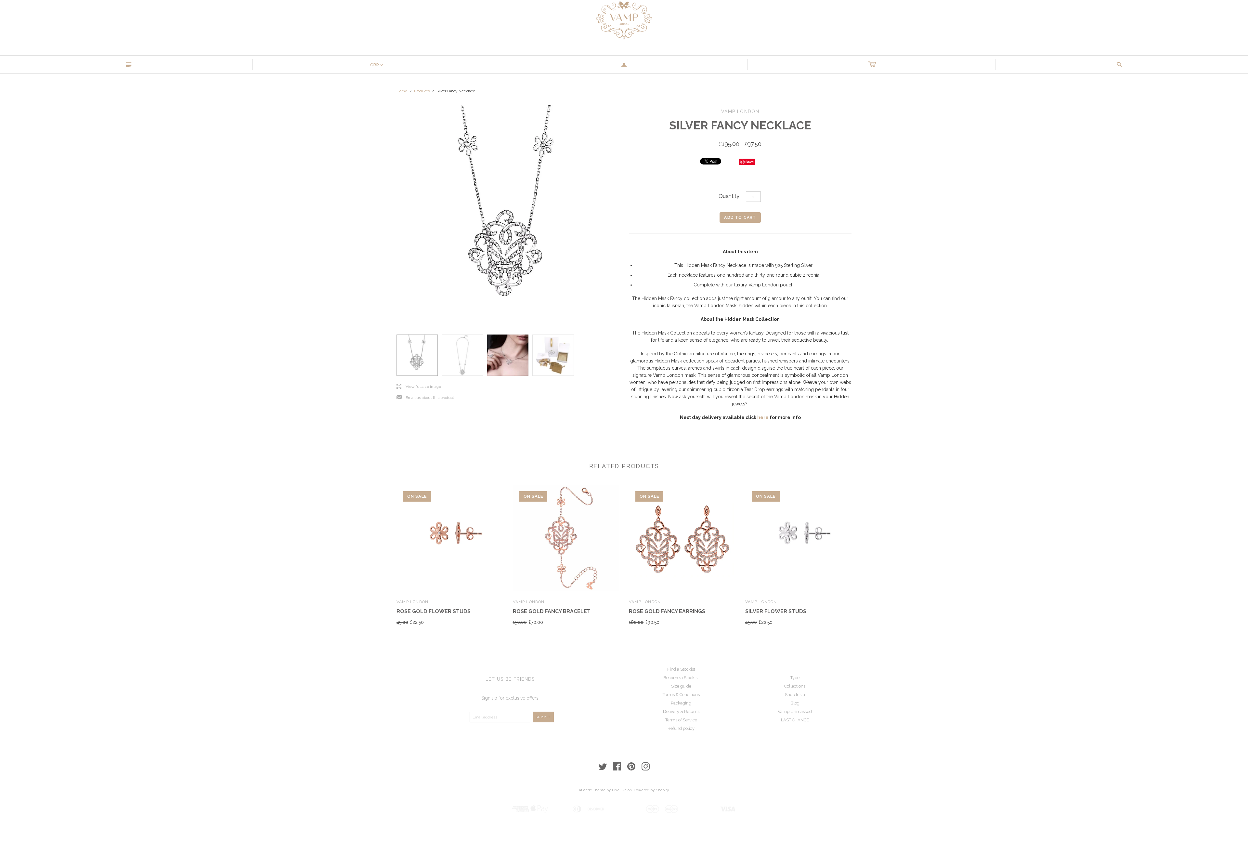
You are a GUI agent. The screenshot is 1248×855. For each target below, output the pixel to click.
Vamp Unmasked (795, 711)
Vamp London (412, 601)
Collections (794, 686)
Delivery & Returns (681, 711)
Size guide (681, 686)
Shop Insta (795, 694)
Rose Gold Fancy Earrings (667, 611)
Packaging (681, 703)
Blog (795, 703)
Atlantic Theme (591, 790)
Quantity (729, 196)
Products (422, 91)
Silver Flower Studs (775, 611)
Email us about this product (425, 398)
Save (750, 161)
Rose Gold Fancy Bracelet (552, 611)
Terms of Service (681, 719)
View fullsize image (418, 386)
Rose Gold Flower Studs (433, 611)
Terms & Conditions (681, 694)
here (763, 417)
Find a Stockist (681, 669)
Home (401, 91)
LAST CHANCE (795, 719)
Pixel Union (622, 790)
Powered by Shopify (651, 790)
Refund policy (681, 728)
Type (795, 677)
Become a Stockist (681, 677)
